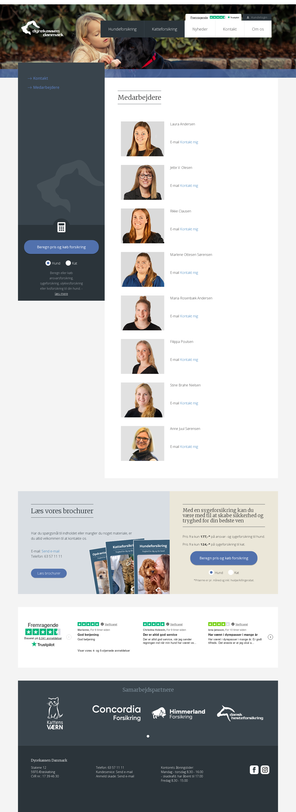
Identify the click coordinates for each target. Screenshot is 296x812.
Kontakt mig (189, 142)
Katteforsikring (164, 29)
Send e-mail (50, 551)
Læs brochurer (48, 573)
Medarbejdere (46, 87)
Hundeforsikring (122, 29)
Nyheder (200, 29)
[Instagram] (265, 769)
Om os (258, 29)
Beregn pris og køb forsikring (61, 247)
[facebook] (254, 769)
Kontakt (230, 29)
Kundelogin (258, 17)
